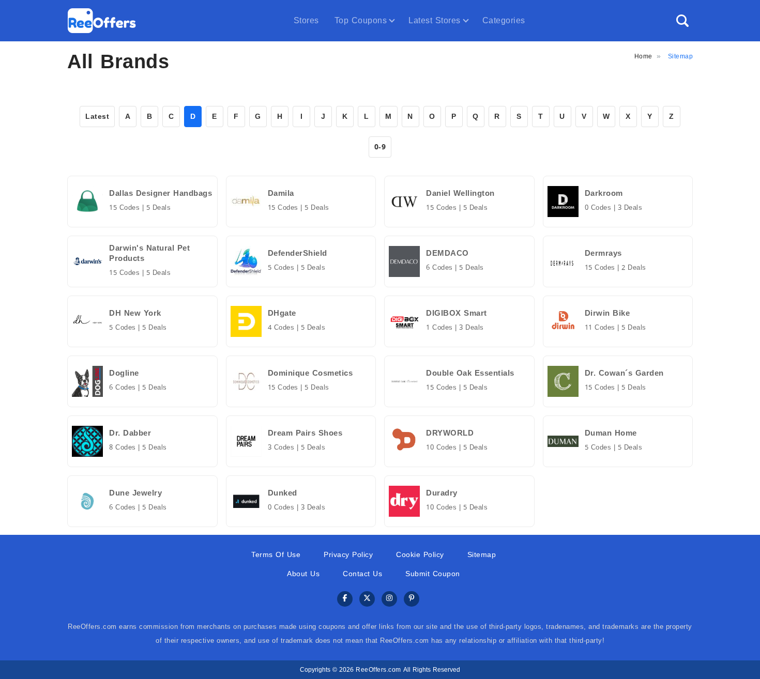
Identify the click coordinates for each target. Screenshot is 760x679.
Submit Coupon (432, 574)
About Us (303, 574)
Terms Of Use (275, 555)
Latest (97, 117)
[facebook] (345, 599)
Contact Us (362, 574)
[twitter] (367, 599)
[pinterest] (411, 599)
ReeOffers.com (378, 669)
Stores (306, 20)
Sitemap (481, 555)
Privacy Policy (348, 555)
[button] (682, 20)
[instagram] (389, 599)
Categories (503, 20)
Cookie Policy (420, 555)
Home (643, 56)
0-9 (380, 147)
